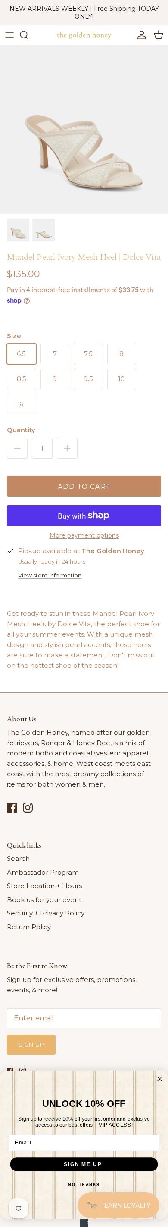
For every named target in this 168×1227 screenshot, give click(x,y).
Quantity (21, 430)
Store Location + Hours (44, 886)
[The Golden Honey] (84, 35)
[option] (84, 129)
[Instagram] (28, 808)
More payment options (84, 535)
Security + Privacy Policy (45, 913)
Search (18, 858)
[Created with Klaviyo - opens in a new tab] (84, 1223)
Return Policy (29, 927)
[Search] (28, 35)
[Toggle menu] (9, 35)
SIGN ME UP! (84, 1164)
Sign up (31, 1044)
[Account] (139, 35)
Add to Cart (84, 486)
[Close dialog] (160, 1079)
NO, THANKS (84, 1184)
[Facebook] (12, 808)
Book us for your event (44, 900)
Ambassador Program (43, 872)
